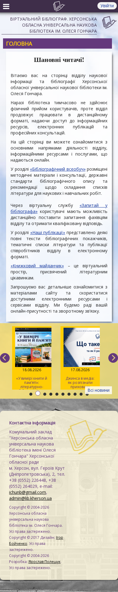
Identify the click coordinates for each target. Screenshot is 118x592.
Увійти (107, 5)
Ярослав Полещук (44, 561)
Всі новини (98, 390)
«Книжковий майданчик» (37, 266)
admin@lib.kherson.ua (30, 498)
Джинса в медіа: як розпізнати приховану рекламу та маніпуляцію (80, 378)
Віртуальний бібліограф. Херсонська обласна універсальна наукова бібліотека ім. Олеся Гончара (53, 25)
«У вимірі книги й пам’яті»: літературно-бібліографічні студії (31, 378)
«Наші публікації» (47, 232)
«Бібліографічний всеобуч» (58, 169)
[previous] (5, 358)
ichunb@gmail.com (27, 492)
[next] (113, 358)
